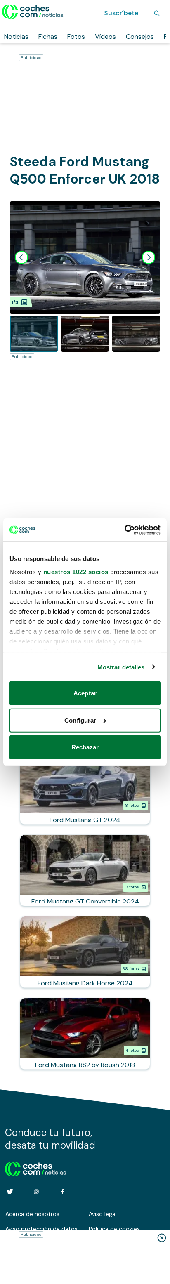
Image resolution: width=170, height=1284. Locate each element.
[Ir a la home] (33, 11)
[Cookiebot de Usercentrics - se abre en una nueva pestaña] (124, 529)
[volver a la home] (35, 1167)
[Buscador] (157, 13)
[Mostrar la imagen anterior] (21, 257)
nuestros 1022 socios (76, 571)
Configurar (80, 719)
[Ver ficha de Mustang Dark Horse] (85, 951)
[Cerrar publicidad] (161, 1238)
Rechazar (85, 747)
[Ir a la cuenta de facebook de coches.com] (62, 1191)
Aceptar (85, 693)
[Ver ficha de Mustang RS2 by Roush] (85, 1033)
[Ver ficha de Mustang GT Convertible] (85, 870)
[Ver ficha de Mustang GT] (85, 788)
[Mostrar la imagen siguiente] (148, 257)
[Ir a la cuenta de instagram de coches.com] (36, 1191)
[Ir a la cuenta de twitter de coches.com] (10, 1191)
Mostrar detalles (121, 666)
